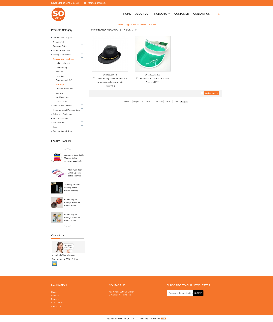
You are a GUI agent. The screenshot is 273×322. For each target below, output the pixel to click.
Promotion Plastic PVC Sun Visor (154, 78)
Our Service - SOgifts (62, 37)
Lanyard (59, 93)
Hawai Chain (61, 101)
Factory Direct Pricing (62, 131)
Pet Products (59, 123)
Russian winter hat (64, 89)
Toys (55, 127)
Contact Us (201, 13)
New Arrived (58, 42)
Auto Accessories (60, 118)
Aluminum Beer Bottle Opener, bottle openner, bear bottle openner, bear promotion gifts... (74, 161)
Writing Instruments (62, 54)
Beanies (59, 71)
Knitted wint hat (63, 63)
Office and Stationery (62, 114)
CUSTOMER (181, 13)
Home (127, 13)
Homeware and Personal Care (66, 110)
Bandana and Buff (64, 80)
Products (160, 13)
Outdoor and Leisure (62, 106)
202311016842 (110, 75)
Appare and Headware (136, 25)
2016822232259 (152, 75)
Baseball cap (61, 67)
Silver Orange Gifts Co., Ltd (129, 318)
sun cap (152, 25)
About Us (141, 13)
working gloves (62, 97)
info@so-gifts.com (96, 3)
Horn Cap (60, 76)
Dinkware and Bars (61, 50)
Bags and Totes (60, 46)
